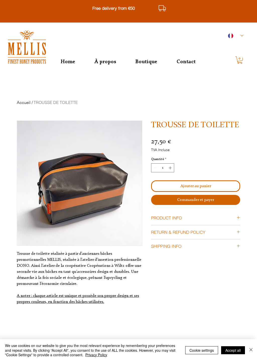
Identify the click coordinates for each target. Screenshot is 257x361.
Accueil (24, 102)
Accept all (233, 350)
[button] (239, 60)
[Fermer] (251, 350)
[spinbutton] (163, 168)
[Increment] (171, 168)
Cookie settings (201, 350)
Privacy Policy (96, 354)
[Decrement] (155, 168)
